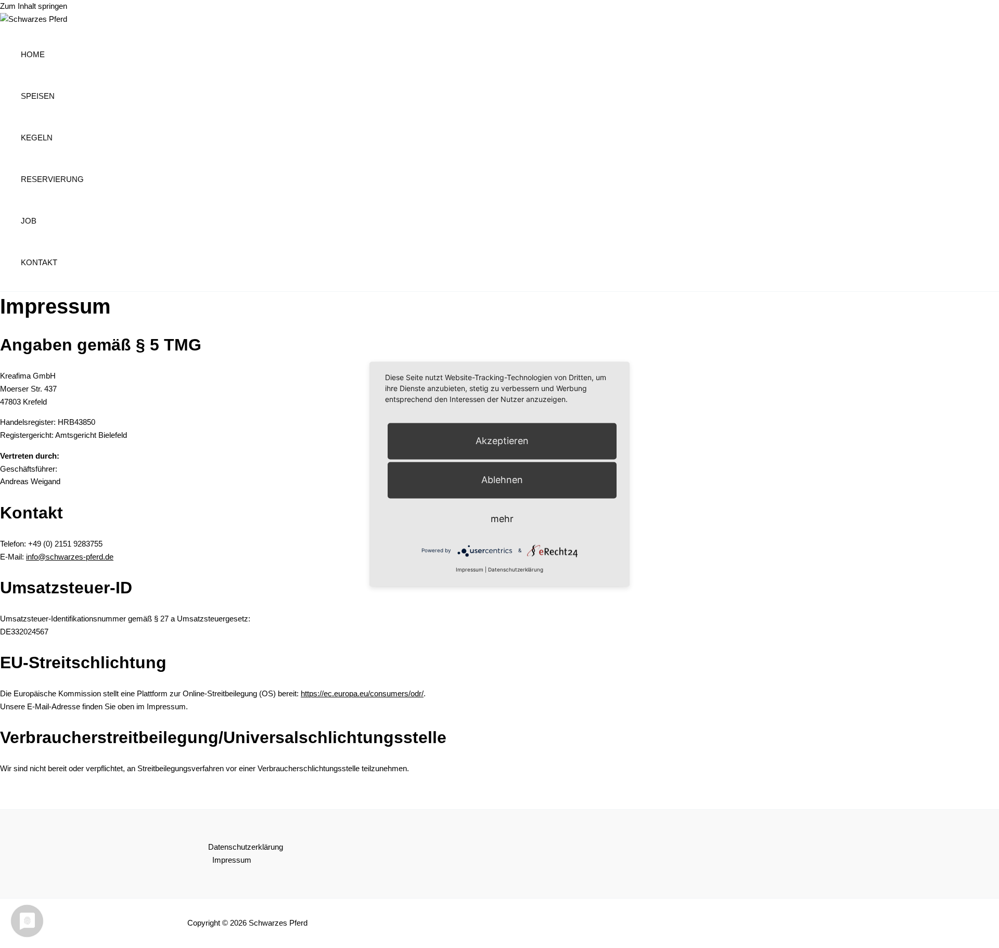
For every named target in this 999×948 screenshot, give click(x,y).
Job (28, 220)
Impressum (231, 859)
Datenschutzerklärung (245, 846)
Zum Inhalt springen (33, 6)
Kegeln (37, 137)
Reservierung (52, 179)
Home (33, 54)
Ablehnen (502, 479)
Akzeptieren (502, 440)
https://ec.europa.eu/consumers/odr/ (362, 693)
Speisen (38, 96)
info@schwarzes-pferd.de (69, 556)
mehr (502, 518)
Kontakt (39, 262)
